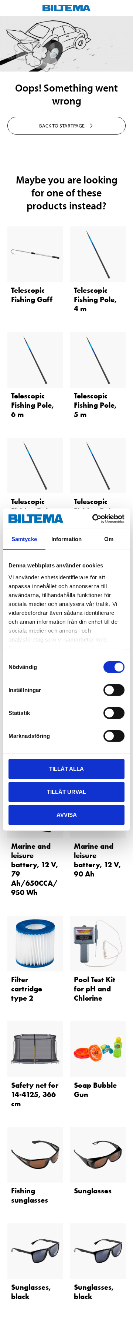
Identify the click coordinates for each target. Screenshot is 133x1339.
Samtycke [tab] (24, 539)
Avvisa (67, 814)
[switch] (114, 690)
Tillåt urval (66, 792)
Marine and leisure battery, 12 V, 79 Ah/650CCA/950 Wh (34, 869)
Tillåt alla (66, 769)
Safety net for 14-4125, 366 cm (34, 1094)
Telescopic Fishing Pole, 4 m (95, 299)
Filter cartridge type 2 (26, 989)
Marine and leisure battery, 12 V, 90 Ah (97, 860)
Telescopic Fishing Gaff (31, 294)
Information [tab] (66, 539)
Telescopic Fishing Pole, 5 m (95, 405)
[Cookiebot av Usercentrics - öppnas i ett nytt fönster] (94, 518)
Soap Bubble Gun (95, 1089)
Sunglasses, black (31, 1291)
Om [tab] (108, 539)
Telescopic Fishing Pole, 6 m (32, 405)
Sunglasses (93, 1191)
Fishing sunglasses (29, 1195)
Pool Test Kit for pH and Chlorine (94, 989)
